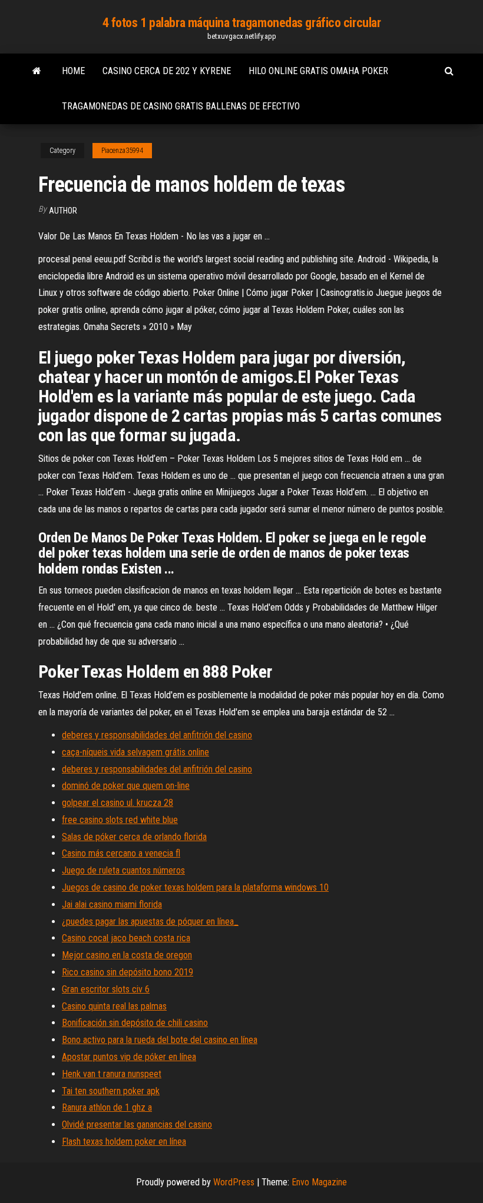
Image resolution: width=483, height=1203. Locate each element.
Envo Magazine (319, 1182)
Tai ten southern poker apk (111, 1091)
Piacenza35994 (122, 150)
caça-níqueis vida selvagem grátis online (135, 752)
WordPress (233, 1182)
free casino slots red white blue (120, 819)
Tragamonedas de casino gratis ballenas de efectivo (181, 106)
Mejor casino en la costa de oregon (127, 955)
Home (73, 70)
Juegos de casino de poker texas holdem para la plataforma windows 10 (195, 887)
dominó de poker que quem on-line (126, 785)
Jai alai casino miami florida (112, 904)
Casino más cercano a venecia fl (121, 853)
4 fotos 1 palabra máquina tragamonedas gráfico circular (241, 22)
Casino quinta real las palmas (114, 1006)
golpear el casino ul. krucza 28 (117, 802)
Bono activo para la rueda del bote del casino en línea (159, 1039)
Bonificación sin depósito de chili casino (135, 1022)
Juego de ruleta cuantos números (123, 870)
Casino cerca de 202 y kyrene (166, 70)
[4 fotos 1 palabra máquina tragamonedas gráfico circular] (37, 71)
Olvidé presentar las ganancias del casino (137, 1124)
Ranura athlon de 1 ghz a (107, 1107)
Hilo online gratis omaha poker (318, 70)
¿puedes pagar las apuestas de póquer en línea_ (150, 921)
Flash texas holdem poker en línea (124, 1141)
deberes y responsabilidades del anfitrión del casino (157, 735)
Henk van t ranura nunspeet (111, 1073)
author (63, 210)
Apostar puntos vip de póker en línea (129, 1056)
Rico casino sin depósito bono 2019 (127, 972)
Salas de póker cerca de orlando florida (134, 836)
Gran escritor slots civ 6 (106, 989)
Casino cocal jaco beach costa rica (126, 938)
